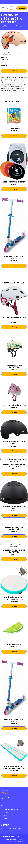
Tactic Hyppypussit (14, 129)
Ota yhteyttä (13, 839)
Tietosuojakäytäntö (10, 841)
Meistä (5, 815)
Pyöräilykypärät (20, 26)
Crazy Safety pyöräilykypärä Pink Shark (14, 405)
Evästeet (20, 839)
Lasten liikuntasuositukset (11, 809)
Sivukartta (20, 841)
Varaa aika (22, 8)
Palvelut (6, 812)
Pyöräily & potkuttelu (9, 26)
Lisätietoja (14, 71)
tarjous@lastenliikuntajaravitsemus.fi (9, 2)
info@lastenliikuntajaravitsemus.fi (12, 828)
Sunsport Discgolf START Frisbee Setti (14, 182)
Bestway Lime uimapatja (14, 644)
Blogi (5, 818)
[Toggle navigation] (3, 8)
